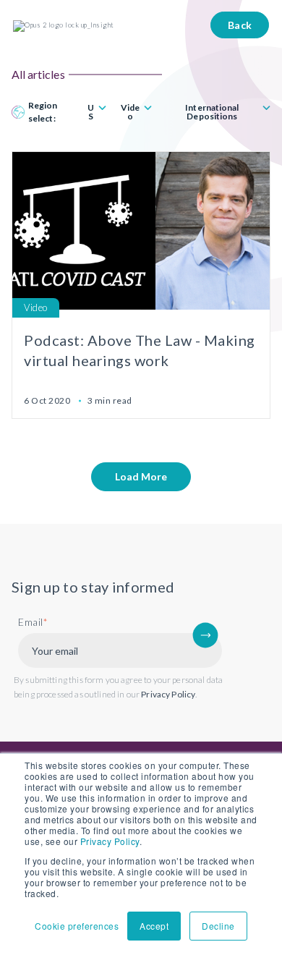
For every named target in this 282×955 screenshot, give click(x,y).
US (90, 112)
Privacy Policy (110, 841)
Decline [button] (218, 926)
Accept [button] (154, 926)
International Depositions (212, 112)
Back (240, 25)
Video (130, 112)
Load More (141, 476)
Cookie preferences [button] (77, 926)
